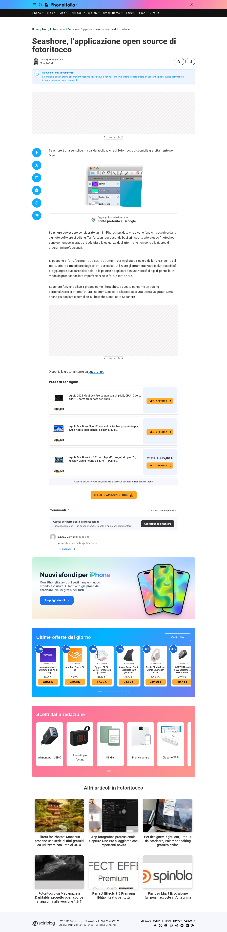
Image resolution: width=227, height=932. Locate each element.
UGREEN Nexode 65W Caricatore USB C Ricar (182, 670)
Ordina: (154, 510)
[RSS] (193, 925)
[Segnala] (74, 549)
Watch (92, 13)
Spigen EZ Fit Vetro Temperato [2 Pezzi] (102, 670)
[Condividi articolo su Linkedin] (36, 177)
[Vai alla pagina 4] (110, 691)
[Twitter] (160, 925)
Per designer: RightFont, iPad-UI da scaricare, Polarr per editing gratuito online (168, 841)
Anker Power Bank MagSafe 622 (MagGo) (128, 670)
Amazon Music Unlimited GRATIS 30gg (47, 670)
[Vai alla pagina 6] (116, 691)
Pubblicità (189, 920)
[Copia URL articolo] (36, 215)
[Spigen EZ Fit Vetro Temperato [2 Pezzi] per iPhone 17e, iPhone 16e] (102, 654)
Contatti (158, 920)
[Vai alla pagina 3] (107, 691)
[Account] (191, 4)
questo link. (96, 371)
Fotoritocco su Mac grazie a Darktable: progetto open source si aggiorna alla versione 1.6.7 (59, 897)
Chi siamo (146, 920)
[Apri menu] (77, 4)
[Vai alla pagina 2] (104, 691)
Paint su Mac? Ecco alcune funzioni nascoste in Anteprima (168, 895)
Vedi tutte (177, 637)
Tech (142, 13)
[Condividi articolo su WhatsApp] (36, 203)
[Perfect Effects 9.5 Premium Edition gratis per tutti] (113, 872)
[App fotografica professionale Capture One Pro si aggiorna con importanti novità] (113, 815)
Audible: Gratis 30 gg (75, 668)
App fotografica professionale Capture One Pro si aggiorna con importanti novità (113, 841)
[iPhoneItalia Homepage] (60, 5)
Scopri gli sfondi (54, 600)
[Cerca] (40, 5)
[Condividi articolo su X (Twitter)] (36, 165)
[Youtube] (166, 925)
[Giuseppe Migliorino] (35, 61)
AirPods (77, 13)
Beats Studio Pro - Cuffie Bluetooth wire (155, 670)
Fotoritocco (57, 29)
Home (35, 29)
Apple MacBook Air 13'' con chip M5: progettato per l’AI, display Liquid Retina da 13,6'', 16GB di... (102, 459)
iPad (50, 13)
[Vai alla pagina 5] (113, 691)
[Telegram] (182, 925)
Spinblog (77, 921)
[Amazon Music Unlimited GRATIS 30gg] (48, 654)
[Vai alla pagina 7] (119, 691)
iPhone (36, 13)
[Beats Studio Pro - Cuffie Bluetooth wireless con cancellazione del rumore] (156, 654)
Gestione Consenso (106, 924)
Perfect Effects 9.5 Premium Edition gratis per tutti (113, 895)
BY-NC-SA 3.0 (86, 924)
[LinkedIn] (187, 925)
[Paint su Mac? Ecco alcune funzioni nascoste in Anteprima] (167, 872)
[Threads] (176, 925)
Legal (168, 920)
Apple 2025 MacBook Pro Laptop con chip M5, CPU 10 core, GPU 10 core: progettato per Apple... (105, 397)
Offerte (154, 13)
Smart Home (111, 13)
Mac (62, 13)
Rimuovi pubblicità (113, 137)
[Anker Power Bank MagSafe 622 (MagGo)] (129, 654)
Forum (130, 13)
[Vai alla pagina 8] (122, 691)
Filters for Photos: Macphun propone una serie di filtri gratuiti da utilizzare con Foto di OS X (59, 841)
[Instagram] (171, 925)
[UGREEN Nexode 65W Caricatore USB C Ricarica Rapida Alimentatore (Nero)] (182, 654)
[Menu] (35, 5)
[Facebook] (155, 925)
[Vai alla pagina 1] (100, 691)
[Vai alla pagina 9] (125, 691)
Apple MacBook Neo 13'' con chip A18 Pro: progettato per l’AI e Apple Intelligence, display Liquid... (103, 428)
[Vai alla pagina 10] (128, 691)
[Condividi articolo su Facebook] (36, 152)
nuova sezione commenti (64, 80)
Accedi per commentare (157, 523)
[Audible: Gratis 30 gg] (75, 654)
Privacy (177, 920)
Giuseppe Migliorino (51, 59)
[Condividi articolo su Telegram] (36, 190)
